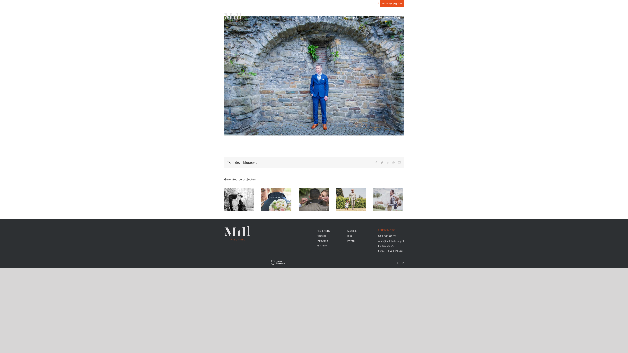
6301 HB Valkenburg (390, 250)
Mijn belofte (323, 231)
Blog (349, 235)
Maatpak (321, 235)
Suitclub (352, 231)
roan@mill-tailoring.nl (391, 241)
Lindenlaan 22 (386, 246)
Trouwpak (322, 240)
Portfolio (321, 245)
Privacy (351, 240)
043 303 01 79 (387, 236)
